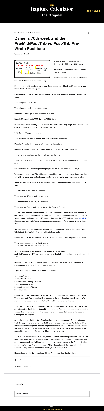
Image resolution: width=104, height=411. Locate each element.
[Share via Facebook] (15, 360)
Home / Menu (92, 10)
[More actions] (88, 33)
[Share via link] (20, 360)
